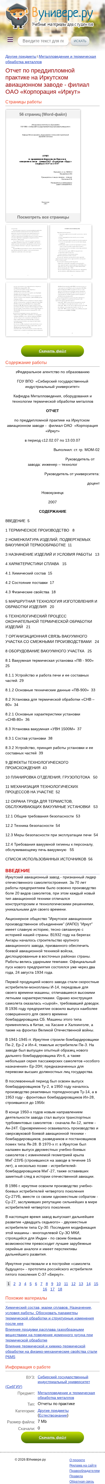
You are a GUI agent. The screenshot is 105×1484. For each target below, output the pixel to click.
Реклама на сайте (83, 1465)
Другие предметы (20, 56)
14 (88, 1284)
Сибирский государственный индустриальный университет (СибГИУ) (47, 1382)
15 (96, 1284)
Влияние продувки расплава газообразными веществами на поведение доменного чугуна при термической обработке (49, 1334)
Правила (76, 1476)
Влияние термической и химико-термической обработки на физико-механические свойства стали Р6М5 (51, 1351)
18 (60, 1289)
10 (59, 1284)
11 (66, 1284)
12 (73, 1284)
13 (81, 1284)
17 (52, 1289)
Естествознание (53, 1415)
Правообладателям (84, 1471)
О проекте (77, 1460)
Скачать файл (52, 351)
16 (45, 1289)
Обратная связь (81, 1481)
